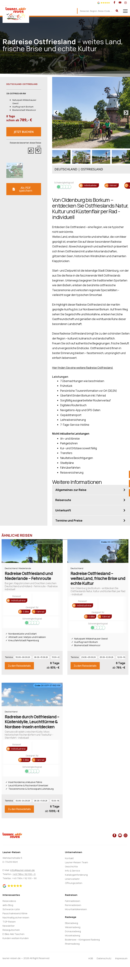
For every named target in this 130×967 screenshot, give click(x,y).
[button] (23, 131)
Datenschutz (104, 958)
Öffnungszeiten (73, 883)
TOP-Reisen (9, 921)
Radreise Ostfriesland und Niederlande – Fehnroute (29, 576)
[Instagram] (125, 3)
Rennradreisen (73, 905)
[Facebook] (114, 3)
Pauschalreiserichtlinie (15, 913)
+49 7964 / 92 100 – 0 (24, 874)
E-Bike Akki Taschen (13, 934)
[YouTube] (120, 3)
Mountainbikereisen (76, 909)
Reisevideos (9, 901)
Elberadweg (71, 923)
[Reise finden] (117, 11)
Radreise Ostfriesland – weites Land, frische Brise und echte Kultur (98, 578)
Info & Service (72, 870)
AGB (90, 958)
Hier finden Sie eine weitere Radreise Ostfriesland (82, 367)
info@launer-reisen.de (22, 870)
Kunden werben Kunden (16, 938)
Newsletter (9, 925)
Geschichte (71, 866)
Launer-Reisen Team (76, 862)
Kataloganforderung (76, 874)
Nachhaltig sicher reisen (16, 917)
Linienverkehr (72, 879)
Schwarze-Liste (11, 909)
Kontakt (69, 858)
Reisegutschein (11, 930)
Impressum (121, 958)
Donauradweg (73, 931)
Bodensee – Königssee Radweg (82, 939)
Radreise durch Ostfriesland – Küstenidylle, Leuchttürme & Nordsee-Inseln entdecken (32, 721)
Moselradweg (72, 935)
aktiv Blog (8, 905)
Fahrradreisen (72, 901)
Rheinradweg (72, 943)
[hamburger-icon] (125, 11)
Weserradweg (72, 927)
